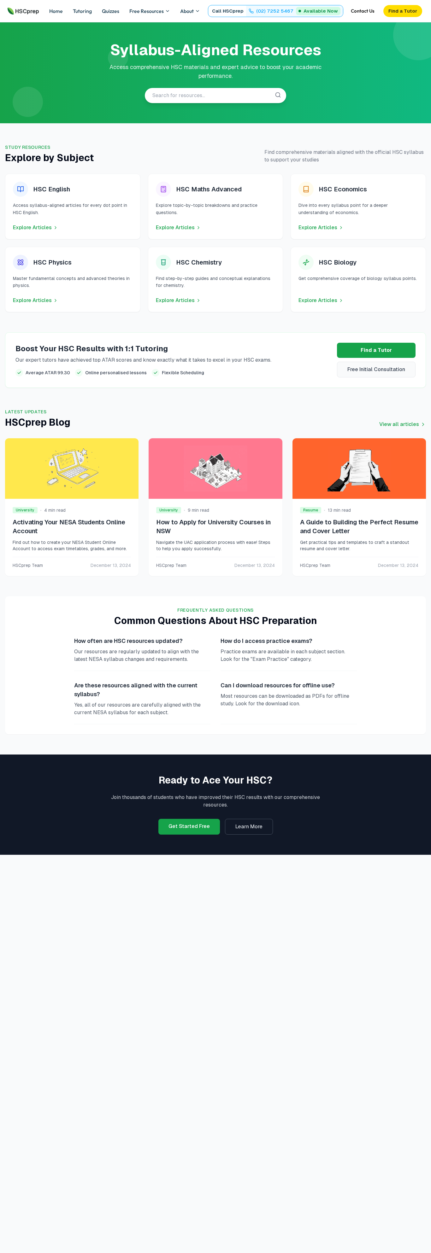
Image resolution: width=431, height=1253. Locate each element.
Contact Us (363, 11)
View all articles (399, 424)
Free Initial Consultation (376, 369)
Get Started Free (189, 826)
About (187, 11)
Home (56, 11)
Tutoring (82, 11)
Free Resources (146, 11)
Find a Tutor (376, 350)
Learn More (249, 827)
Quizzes (110, 11)
